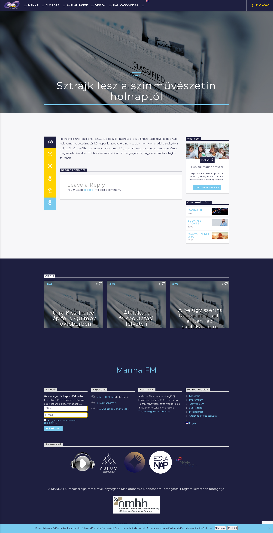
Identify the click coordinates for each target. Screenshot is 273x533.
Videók (100, 5)
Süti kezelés (195, 407)
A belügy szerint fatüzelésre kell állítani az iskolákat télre (200, 318)
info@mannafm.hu (107, 403)
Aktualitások (77, 5)
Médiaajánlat (196, 411)
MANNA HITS (197, 210)
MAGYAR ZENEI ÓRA (198, 235)
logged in (90, 189)
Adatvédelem (196, 403)
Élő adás (52, 5)
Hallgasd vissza (125, 5)
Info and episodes (207, 187)
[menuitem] (147, 1)
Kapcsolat (194, 396)
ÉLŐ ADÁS (262, 5)
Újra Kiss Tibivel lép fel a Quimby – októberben (73, 318)
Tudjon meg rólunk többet (153, 411)
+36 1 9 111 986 (105, 397)
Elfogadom (220, 528)
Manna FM (136, 370)
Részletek (232, 528)
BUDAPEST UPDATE (195, 222)
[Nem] (269, 528)
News (136, 75)
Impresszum (196, 400)
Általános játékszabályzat (203, 415)
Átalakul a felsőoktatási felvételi (136, 318)
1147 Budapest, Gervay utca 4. (113, 408)
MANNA (33, 5)
